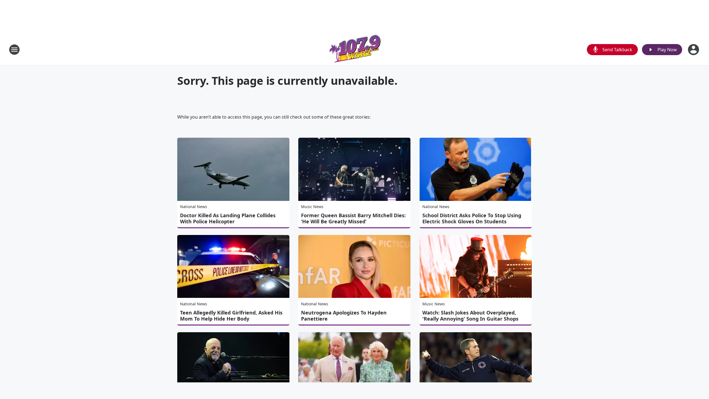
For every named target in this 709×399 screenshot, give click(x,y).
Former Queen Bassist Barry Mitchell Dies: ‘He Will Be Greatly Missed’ (353, 218)
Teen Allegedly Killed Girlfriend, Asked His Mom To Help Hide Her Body (231, 316)
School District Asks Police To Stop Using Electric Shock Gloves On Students (471, 218)
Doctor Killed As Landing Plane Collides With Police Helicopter (228, 218)
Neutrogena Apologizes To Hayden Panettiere (344, 316)
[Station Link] (354, 49)
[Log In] (694, 49)
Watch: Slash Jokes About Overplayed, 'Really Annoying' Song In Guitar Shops (470, 316)
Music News (312, 206)
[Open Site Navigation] (14, 49)
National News (193, 206)
